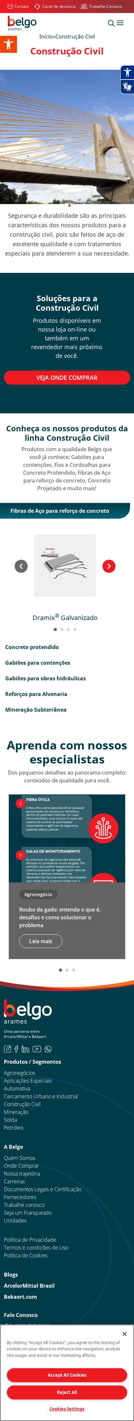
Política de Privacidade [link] (30, 1239)
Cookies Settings (66, 1409)
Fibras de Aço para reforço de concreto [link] (59, 510)
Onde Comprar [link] (21, 1165)
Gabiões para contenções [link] (37, 662)
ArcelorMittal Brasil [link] (29, 1285)
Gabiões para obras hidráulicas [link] (45, 678)
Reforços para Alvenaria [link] (36, 694)
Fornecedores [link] (20, 1197)
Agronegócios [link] (19, 1072)
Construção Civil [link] (22, 1104)
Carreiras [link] (14, 1181)
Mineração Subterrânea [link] (36, 709)
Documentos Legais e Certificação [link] (42, 1189)
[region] (67, 1373)
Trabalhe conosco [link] (24, 1204)
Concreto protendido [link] (32, 647)
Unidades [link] (15, 1220)
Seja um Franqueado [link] (28, 1212)
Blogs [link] (11, 1274)
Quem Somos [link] (19, 1158)
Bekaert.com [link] (20, 1296)
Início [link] (46, 36)
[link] (8, 44)
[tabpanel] (65, 578)
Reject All (67, 1392)
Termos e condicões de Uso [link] (36, 1247)
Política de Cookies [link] (25, 1255)
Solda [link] (10, 1119)
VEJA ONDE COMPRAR (67, 377)
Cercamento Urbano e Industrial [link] (41, 1096)
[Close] (124, 1334)
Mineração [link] (16, 1112)
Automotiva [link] (17, 1088)
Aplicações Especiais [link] (28, 1080)
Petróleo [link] (13, 1127)
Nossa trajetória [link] (22, 1173)
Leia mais (40, 941)
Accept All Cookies (67, 1375)
